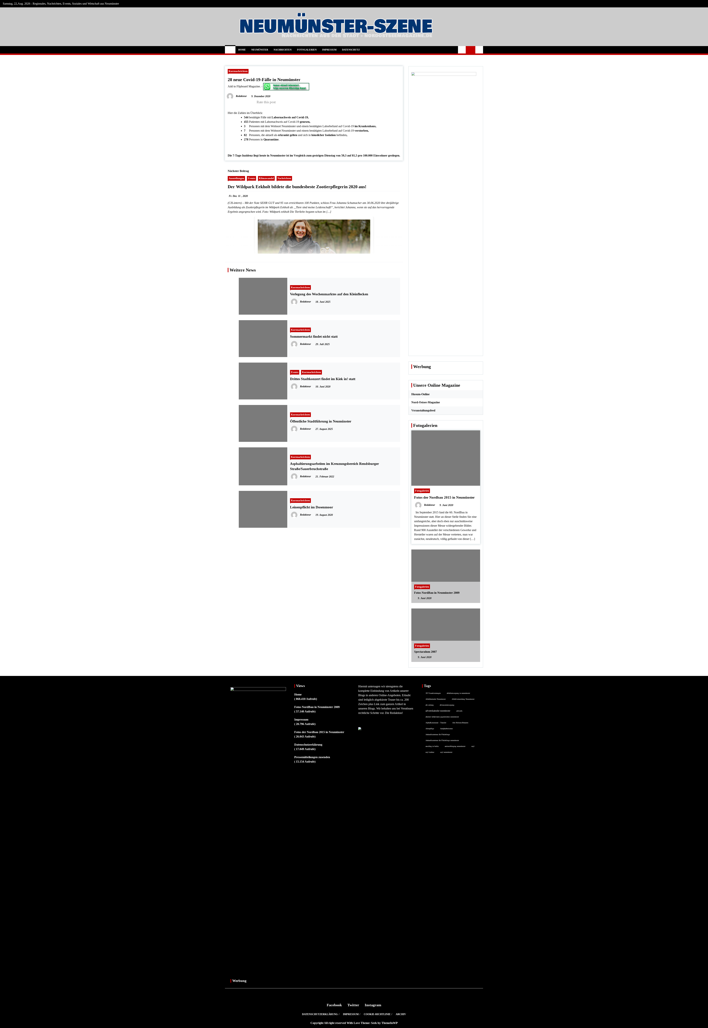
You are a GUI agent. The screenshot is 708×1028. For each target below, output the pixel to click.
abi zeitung (430, 705)
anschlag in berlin (432, 746)
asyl (472, 746)
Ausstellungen (236, 178)
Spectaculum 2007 (425, 651)
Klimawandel (266, 178)
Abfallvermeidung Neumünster (463, 699)
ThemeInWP (389, 1022)
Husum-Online (420, 394)
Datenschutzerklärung (308, 744)
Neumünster (259, 49)
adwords (459, 710)
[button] (462, 49)
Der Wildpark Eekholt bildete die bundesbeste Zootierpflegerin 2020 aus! (297, 186)
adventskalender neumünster (438, 710)
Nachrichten (282, 49)
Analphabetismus (446, 728)
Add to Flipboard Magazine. (244, 86)
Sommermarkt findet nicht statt (314, 336)
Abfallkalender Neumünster (436, 699)
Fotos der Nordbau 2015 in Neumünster (444, 497)
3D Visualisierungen (433, 693)
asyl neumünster (446, 752)
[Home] (230, 49)
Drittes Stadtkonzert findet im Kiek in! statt (322, 379)
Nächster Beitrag (238, 171)
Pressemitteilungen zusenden (312, 757)
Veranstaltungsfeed (423, 410)
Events (251, 178)
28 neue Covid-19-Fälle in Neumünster (264, 79)
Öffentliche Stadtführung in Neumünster (320, 421)
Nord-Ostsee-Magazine (425, 402)
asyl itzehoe (430, 752)
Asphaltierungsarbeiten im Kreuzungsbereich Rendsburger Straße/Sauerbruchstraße (334, 466)
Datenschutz (351, 49)
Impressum (329, 49)
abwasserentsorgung (447, 705)
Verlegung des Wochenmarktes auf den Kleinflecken (329, 294)
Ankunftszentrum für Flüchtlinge (438, 734)
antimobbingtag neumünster (455, 746)
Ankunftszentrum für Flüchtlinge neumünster (442, 740)
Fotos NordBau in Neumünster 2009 (436, 592)
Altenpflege (430, 728)
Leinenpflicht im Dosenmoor (311, 507)
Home (242, 49)
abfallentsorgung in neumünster (458, 693)
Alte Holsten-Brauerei (460, 722)
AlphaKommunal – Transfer (436, 722)
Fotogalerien (307, 49)
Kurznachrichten (238, 71)
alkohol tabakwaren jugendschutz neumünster (442, 716)
